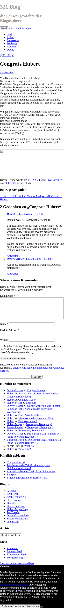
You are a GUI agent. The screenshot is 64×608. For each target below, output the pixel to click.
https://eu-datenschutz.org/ (14, 584)
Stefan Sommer (15, 427)
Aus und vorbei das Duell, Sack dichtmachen (31, 471)
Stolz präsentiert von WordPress (17, 563)
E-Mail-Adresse (9, 330)
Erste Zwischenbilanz (29, 415)
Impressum (13, 40)
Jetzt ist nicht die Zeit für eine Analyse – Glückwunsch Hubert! (28, 467)
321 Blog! (11, 7)
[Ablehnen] (41, 606)
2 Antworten (6, 72)
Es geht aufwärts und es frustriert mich (27, 477)
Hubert (11, 214)
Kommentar (7, 295)
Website (4, 339)
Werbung (12, 43)
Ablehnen (19, 606)
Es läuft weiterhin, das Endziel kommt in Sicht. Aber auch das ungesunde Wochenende (33, 408)
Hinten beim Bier (16, 506)
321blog (11, 490)
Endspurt (31, 402)
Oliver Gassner (53, 179)
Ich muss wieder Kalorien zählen (36, 418)
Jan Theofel (13, 512)
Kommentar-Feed (16, 554)
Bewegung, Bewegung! (39, 424)
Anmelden (12, 548)
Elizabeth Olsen (15, 439)
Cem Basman (14, 500)
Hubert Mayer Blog (17, 509)
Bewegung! (24, 449)
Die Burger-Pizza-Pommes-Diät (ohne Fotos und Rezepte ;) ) (34, 435)
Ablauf (10, 37)
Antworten (12, 255)
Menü (4, 28)
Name (4, 323)
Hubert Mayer (14, 402)
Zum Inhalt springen (20, 28)
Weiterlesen (33, 606)
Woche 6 (29, 445)
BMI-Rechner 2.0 (16, 496)
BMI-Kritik (13, 493)
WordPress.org (15, 557)
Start (9, 34)
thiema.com (13, 521)
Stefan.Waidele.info (17, 518)
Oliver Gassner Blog (18, 515)
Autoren (11, 46)
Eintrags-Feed (14, 551)
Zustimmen (6, 606)
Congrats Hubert (36, 390)
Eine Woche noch (27, 421)
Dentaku (11, 503)
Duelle (10, 49)
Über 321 (11, 183)
